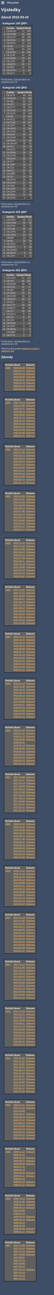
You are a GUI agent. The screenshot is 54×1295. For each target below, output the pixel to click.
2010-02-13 (19, 1135)
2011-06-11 (19, 1076)
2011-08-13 (19, 1070)
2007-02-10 (19, 1275)
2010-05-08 (19, 1126)
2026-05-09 (19, 377)
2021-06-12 (19, 608)
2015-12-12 (19, 871)
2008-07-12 (19, 1214)
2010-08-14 (19, 1117)
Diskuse (30, 368)
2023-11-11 (19, 499)
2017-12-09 (19, 777)
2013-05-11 (19, 985)
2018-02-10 (19, 760)
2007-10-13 (19, 1251)
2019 (8, 683)
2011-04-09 (19, 1082)
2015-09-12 (19, 880)
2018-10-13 (19, 736)
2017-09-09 (19, 786)
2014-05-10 (19, 939)
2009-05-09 (19, 1173)
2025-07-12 (19, 418)
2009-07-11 (19, 1167)
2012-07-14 (19, 1026)
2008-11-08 (19, 1202)
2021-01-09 (19, 623)
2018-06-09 (19, 748)
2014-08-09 (19, 930)
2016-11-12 (19, 827)
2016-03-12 (19, 851)
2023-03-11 (19, 523)
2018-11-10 (19, 733)
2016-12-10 (19, 824)
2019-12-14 (19, 683)
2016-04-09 (19, 848)
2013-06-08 (19, 982)
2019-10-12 (19, 690)
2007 (8, 1245)
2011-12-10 (19, 1058)
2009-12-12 (19, 1152)
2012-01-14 (19, 1044)
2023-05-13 (19, 517)
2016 (8, 824)
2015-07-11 (19, 886)
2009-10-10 (19, 1158)
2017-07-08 (19, 792)
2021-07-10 (19, 605)
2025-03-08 (19, 430)
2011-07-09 (19, 1073)
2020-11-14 (19, 640)
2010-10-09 (19, 1111)
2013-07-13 (19, 979)
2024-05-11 (19, 470)
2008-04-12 (19, 1223)
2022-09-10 (19, 552)
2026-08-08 (19, 368)
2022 (8, 543)
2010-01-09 (19, 1138)
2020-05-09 (19, 658)
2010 (8, 1105)
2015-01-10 (19, 904)
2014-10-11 (19, 924)
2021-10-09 (19, 596)
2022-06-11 (19, 561)
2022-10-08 (19, 549)
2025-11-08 (19, 406)
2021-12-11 (19, 590)
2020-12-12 (19, 637)
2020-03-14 (19, 664)
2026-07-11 (19, 371)
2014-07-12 (19, 933)
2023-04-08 (19, 520)
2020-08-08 (19, 649)
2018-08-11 (19, 742)
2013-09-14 (19, 973)
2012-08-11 (19, 1023)
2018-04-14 (19, 754)
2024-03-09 (19, 476)
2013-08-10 (19, 976)
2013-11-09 (19, 967)
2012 (8, 1011)
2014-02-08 (19, 948)
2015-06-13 (19, 889)
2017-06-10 (19, 795)
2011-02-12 (19, 1088)
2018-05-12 (19, 751)
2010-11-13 (19, 1108)
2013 (8, 964)
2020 (8, 637)
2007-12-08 (19, 1245)
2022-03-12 (19, 570)
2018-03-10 (19, 757)
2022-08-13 (19, 555)
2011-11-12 (19, 1061)
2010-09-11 (19, 1114)
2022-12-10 (19, 543)
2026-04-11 (19, 380)
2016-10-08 (19, 830)
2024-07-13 (19, 464)
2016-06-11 (19, 842)
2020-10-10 (19, 643)
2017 (8, 777)
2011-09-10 (19, 1067)
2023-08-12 (19, 508)
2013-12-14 (19, 964)
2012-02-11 (19, 1041)
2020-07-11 (19, 652)
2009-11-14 (19, 1155)
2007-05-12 (19, 1266)
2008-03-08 (19, 1226)
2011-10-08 (19, 1064)
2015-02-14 (19, 901)
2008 (8, 1199)
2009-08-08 (19, 1164)
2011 (8, 1058)
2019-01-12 (19, 717)
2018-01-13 (19, 763)
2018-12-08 (19, 730)
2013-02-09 (19, 995)
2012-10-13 (19, 1017)
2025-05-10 (19, 424)
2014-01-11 (19, 951)
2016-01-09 (19, 857)
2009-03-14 (19, 1179)
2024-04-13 (19, 473)
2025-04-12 (19, 427)
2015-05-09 (19, 892)
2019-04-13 (19, 708)
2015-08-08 (19, 883)
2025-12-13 (19, 403)
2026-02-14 (19, 386)
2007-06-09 (19, 1263)
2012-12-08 (19, 1011)
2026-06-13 (19, 374)
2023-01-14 (19, 529)
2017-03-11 (19, 804)
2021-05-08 (19, 611)
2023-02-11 (19, 526)
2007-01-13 (19, 1278)
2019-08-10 (19, 696)
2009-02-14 (19, 1182)
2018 (8, 730)
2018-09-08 (19, 739)
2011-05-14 (19, 1079)
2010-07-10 (19, 1120)
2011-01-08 (19, 1091)
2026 (8, 368)
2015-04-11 (19, 895)
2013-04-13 (19, 989)
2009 (8, 1152)
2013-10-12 (19, 970)
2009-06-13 (19, 1170)
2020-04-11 (19, 661)
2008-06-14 (19, 1217)
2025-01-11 (19, 436)
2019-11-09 (19, 686)
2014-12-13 (19, 918)
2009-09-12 (19, 1161)
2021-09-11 (19, 599)
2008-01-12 (19, 1232)
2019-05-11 (19, 705)
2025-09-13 (19, 412)
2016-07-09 (19, 839)
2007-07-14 (19, 1260)
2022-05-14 (19, 564)
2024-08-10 (19, 461)
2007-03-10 (19, 1272)
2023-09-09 (19, 505)
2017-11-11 (19, 780)
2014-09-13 (19, 927)
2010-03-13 (19, 1132)
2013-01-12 (19, 998)
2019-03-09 (19, 711)
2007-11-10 (19, 1248)
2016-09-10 (19, 833)
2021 (8, 590)
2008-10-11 (19, 1205)
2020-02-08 (19, 667)
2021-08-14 (19, 602)
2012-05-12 (19, 1032)
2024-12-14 (19, 449)
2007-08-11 (19, 1257)
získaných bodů (29, 348)
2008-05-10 (19, 1220)
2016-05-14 (19, 845)
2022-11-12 (19, 546)
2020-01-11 (19, 670)
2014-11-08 (19, 921)
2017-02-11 (19, 807)
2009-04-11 (19, 1176)
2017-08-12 (19, 789)
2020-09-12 (19, 646)
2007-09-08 (19, 1254)
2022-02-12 (19, 573)
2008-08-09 (19, 1211)
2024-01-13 (19, 483)
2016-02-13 (19, 854)
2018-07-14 (19, 745)
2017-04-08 (19, 801)
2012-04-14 (19, 1035)
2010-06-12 (19, 1123)
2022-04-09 (19, 567)
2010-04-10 (19, 1129)
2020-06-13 (19, 655)
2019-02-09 (19, 714)
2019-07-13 (19, 699)
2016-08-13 (19, 836)
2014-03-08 (19, 945)
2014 (8, 918)
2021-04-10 (19, 614)
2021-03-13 (19, 617)
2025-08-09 (19, 415)
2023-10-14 (19, 502)
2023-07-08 (19, 511)
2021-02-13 (19, 620)
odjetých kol (7, 351)
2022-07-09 (19, 558)
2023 (8, 496)
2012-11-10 (19, 1014)
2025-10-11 (19, 409)
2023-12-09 (19, 496)
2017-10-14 (19, 783)
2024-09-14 (19, 458)
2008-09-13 (19, 1208)
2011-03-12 (19, 1085)
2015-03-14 (19, 898)
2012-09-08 (19, 1020)
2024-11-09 (19, 452)
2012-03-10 (19, 1038)
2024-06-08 (19, 467)
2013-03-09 (19, 992)
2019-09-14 (19, 693)
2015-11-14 (19, 874)
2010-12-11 (19, 1105)
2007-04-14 (19, 1269)
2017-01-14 (19, 810)
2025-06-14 (19, 421)
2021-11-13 (19, 593)
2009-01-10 (19, 1185)
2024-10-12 (19, 455)
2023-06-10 (19, 514)
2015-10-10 (19, 877)
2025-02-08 (19, 433)
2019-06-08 (19, 702)
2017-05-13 (19, 798)
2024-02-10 (19, 479)
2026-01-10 (19, 389)
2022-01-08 (19, 576)
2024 (8, 449)
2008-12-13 (19, 1199)
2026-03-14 (19, 383)
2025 (8, 403)
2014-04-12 (19, 942)
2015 (8, 871)
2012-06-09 (19, 1029)
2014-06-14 (19, 936)
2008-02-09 (19, 1229)
